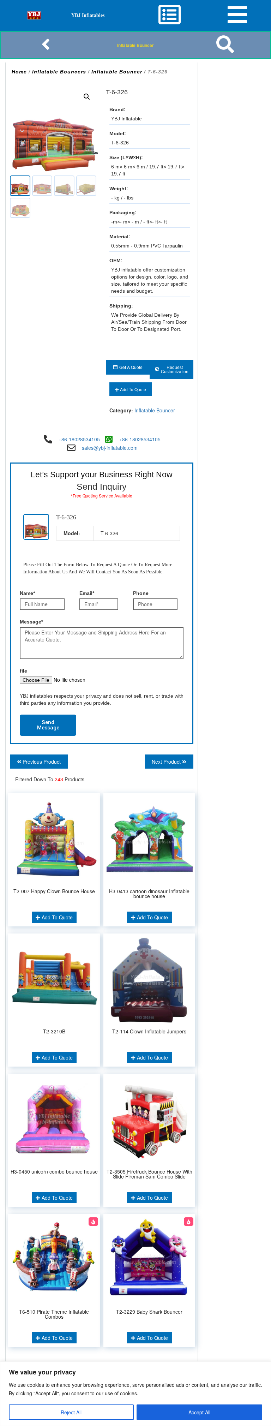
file (23, 671)
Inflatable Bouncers (59, 71)
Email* (86, 593)
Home (19, 71)
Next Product (167, 761)
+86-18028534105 (79, 439)
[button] (86, 96)
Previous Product (41, 761)
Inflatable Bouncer (135, 45)
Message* (31, 622)
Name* (27, 593)
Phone (141, 593)
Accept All (199, 1412)
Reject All (71, 1412)
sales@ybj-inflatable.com (110, 447)
